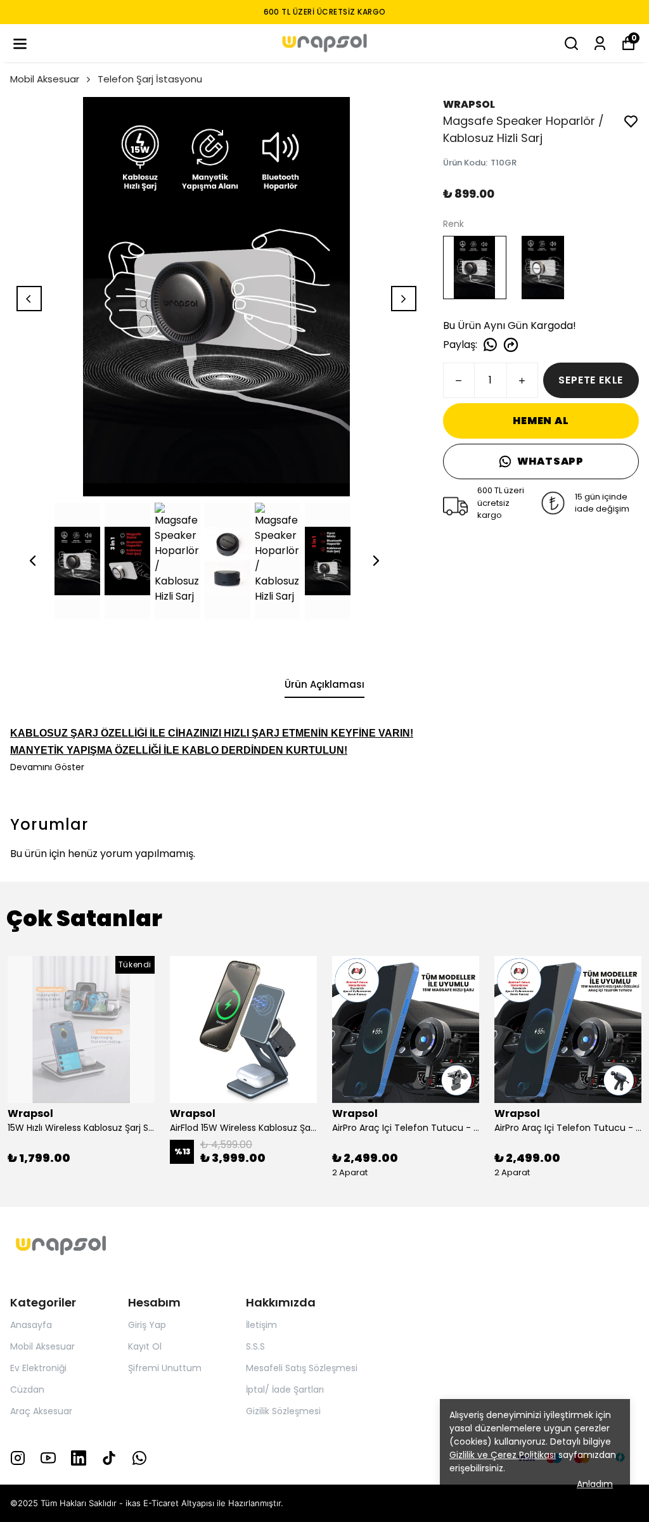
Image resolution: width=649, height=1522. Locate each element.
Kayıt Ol (145, 1346)
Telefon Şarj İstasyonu (150, 79)
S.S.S (255, 1346)
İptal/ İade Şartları (285, 1389)
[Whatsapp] (139, 1458)
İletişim (261, 1325)
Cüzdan (27, 1389)
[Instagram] (17, 1458)
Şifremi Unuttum (165, 1368)
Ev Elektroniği (38, 1368)
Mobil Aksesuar (44, 79)
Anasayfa (31, 1325)
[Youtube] (48, 1458)
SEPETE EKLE (590, 380)
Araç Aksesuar (41, 1411)
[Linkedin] (78, 1458)
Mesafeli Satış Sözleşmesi (301, 1368)
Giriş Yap (147, 1325)
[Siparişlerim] (600, 43)
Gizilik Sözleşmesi (283, 1411)
